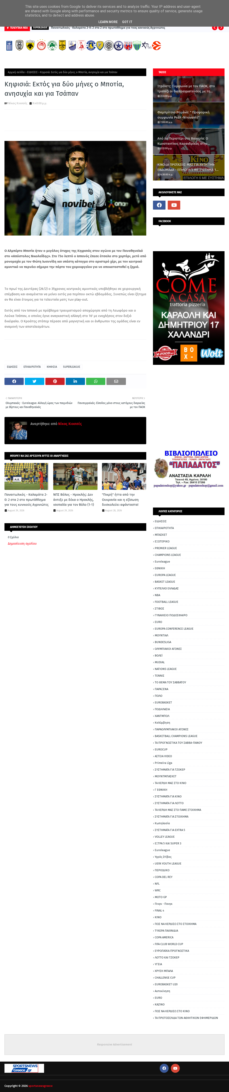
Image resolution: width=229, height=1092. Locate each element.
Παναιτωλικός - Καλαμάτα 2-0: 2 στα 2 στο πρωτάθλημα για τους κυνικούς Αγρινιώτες (108, 27)
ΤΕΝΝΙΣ (159, 675)
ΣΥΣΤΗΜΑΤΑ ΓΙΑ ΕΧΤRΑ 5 (170, 830)
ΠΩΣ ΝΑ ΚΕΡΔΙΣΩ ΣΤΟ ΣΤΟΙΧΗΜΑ (175, 924)
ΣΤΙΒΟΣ (159, 608)
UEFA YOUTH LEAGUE (168, 863)
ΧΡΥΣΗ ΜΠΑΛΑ (164, 971)
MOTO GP (161, 897)
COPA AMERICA (164, 937)
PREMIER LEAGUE (166, 548)
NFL (157, 883)
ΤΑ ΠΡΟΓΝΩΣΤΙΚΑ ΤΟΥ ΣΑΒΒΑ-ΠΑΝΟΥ (178, 742)
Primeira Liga (163, 763)
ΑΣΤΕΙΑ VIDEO (163, 756)
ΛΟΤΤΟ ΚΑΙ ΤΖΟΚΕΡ (167, 957)
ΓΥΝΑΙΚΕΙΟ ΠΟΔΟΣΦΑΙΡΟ (171, 615)
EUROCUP (161, 749)
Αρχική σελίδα (16, 72)
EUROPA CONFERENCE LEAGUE (174, 628)
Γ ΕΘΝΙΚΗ (161, 789)
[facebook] (159, 205)
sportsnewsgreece (40, 1086)
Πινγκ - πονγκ (163, 903)
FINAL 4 (159, 910)
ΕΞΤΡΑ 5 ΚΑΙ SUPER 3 (168, 843)
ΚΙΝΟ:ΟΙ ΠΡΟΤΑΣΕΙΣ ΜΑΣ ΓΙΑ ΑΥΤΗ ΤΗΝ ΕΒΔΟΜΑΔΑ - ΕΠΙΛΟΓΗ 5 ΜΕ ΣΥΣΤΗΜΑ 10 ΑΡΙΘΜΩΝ (187, 167)
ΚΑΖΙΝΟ (160, 1004)
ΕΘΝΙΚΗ (160, 568)
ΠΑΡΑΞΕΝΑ (161, 689)
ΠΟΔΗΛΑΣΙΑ (162, 709)
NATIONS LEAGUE (166, 669)
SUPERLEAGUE (71, 366)
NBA (157, 595)
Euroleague (162, 561)
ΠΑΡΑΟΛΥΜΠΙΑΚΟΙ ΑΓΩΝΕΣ (172, 729)
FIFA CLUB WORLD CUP (169, 944)
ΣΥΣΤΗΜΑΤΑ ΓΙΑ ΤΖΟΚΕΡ (170, 769)
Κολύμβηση (162, 722)
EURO (158, 622)
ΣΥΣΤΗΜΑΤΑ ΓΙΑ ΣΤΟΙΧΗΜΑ (171, 816)
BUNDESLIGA (163, 642)
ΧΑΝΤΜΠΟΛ (162, 716)
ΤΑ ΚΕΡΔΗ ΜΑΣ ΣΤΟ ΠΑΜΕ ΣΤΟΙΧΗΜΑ (178, 810)
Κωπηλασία (162, 823)
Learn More (108, 22)
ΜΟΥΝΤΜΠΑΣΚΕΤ (165, 776)
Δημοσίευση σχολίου (22, 544)
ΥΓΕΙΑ (158, 964)
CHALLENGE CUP (165, 977)
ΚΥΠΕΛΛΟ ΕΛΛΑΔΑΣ (167, 588)
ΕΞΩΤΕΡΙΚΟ (162, 541)
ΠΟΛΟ (158, 695)
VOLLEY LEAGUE (165, 836)
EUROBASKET (163, 702)
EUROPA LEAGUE (165, 575)
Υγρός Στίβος (163, 856)
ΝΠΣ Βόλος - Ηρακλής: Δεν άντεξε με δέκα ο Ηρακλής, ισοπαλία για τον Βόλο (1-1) (73, 500)
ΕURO (158, 997)
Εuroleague (162, 850)
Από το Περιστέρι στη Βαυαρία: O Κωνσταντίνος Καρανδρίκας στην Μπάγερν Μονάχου (182, 141)
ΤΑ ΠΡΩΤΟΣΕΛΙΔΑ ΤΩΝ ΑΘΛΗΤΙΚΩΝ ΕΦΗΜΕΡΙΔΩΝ (186, 1018)
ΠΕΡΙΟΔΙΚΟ (162, 870)
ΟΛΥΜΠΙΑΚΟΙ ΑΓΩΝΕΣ (168, 648)
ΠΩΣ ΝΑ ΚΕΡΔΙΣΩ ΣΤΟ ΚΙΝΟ (172, 1011)
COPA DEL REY (163, 877)
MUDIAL (160, 662)
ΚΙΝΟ (158, 917)
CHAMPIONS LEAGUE (168, 555)
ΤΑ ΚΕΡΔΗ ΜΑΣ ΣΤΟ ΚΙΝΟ (170, 783)
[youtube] (174, 205)
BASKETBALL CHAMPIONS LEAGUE (176, 736)
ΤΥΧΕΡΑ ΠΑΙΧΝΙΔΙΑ (166, 930)
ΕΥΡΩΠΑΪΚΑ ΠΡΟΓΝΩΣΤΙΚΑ (172, 950)
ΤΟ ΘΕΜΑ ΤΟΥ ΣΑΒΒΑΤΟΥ (170, 682)
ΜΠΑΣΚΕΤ (161, 534)
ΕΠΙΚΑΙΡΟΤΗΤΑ (32, 366)
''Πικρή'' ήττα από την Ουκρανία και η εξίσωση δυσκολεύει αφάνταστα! (120, 500)
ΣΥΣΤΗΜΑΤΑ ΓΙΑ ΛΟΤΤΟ (169, 803)
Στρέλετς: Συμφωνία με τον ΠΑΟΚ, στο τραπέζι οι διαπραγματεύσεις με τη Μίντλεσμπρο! (186, 89)
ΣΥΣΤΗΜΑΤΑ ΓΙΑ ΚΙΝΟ (168, 796)
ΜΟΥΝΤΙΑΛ (161, 635)
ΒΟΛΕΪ (159, 655)
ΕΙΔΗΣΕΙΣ (32, 72)
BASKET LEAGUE (165, 581)
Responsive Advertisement (114, 1044)
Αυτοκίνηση (162, 991)
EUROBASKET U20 (166, 984)
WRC (158, 890)
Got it (127, 22)
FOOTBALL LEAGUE (166, 601)
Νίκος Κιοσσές (17, 103)
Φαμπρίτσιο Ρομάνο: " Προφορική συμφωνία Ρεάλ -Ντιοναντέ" (183, 114)
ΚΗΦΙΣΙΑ (52, 366)
